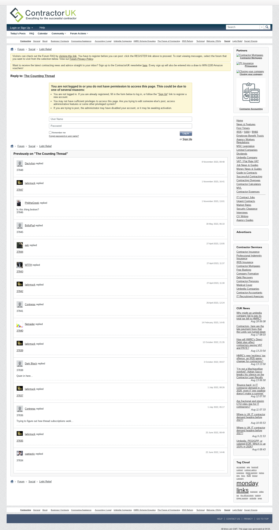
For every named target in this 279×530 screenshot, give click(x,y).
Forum (20, 49)
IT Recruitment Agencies (250, 296)
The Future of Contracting (169, 41)
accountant (240, 467)
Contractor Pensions (247, 281)
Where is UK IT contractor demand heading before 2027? (250, 417)
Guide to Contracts (246, 172)
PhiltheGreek (32, 202)
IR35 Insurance (244, 262)
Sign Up (162, 94)
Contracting (25, 41)
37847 (20, 189)
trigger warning (242, 498)
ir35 (249, 475)
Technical (200, 41)
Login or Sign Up (20, 27)
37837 (20, 395)
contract (239, 470)
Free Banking (243, 269)
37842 (20, 291)
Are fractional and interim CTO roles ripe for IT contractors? (250, 404)
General (36, 41)
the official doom (247, 495)
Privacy (248, 519)
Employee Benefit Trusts (250, 135)
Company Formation (247, 273)
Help (42, 27)
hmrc (243, 476)
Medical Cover (244, 285)
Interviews (242, 212)
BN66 (255, 132)
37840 (20, 330)
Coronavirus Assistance (81, 41)
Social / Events (250, 41)
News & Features (245, 124)
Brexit (45, 41)
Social (227, 41)
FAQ (31, 33)
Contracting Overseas (248, 180)
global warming (251, 473)
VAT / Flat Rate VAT (247, 161)
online (261, 492)
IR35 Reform (187, 41)
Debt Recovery (244, 277)
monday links (247, 487)
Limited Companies (247, 150)
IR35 (239, 132)
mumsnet (254, 492)
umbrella (253, 498)
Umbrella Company (246, 157)
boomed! (254, 467)
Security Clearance (246, 208)
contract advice (250, 470)
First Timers (243, 128)
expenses (240, 473)
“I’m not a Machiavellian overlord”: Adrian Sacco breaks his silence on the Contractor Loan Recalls (250, 373)
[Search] (267, 27)
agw (248, 467)
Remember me (59, 132)
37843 (20, 271)
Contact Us (233, 519)
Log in (186, 133)
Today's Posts (18, 33)
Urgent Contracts (245, 201)
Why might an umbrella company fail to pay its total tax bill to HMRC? (249, 315)
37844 (20, 251)
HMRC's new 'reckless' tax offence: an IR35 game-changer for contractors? (251, 358)
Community (58, 33)
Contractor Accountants (249, 292)
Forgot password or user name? (64, 136)
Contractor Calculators (248, 184)
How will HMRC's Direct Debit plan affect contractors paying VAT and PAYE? (249, 343)
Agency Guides (244, 220)
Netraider (30, 324)
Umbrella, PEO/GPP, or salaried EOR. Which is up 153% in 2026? (251, 444)
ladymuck (30, 183)
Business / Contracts (60, 41)
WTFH (28, 264)
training (258, 495)
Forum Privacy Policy (81, 58)
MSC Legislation (245, 146)
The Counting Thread (39, 76)
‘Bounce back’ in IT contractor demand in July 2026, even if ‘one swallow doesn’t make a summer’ (250, 389)
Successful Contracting (249, 176)
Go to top (263, 519)
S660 (247, 132)
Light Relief (237, 41)
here (145, 65)
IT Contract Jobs (245, 197)
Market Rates (243, 205)
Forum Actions (78, 33)
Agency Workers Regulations (245, 141)
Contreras (30, 304)
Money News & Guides (249, 168)
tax (237, 495)
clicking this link (68, 56)
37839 (20, 350)
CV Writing (242, 216)
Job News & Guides (247, 165)
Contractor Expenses (248, 191)
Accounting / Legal (103, 41)
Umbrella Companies (123, 41)
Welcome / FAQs (213, 41)
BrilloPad (30, 225)
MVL (239, 187)
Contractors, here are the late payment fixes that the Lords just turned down (251, 329)
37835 (20, 440)
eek (27, 245)
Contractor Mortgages (248, 266)
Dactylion (30, 163)
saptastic (30, 453)
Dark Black (31, 363)
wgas (260, 498)
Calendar (43, 33)
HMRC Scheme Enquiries (145, 41)
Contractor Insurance (247, 251)
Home (239, 120)
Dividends (241, 153)
